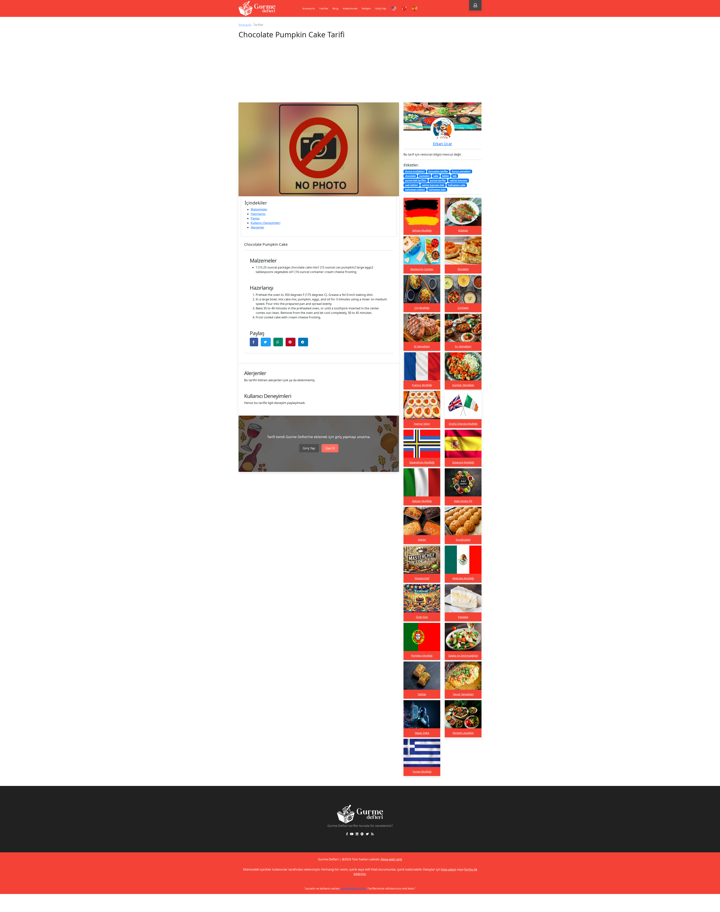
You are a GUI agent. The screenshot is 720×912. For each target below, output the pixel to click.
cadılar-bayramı (458, 180)
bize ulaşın (448, 869)
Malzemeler (259, 209)
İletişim (366, 8)
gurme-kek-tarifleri (415, 180)
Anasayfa (308, 8)
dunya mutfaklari (415, 171)
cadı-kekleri (411, 184)
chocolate (410, 175)
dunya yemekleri (461, 171)
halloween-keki (437, 189)
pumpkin (424, 175)
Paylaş (255, 218)
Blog (335, 8)
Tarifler (323, 8)
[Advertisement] (360, 74)
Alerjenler (257, 227)
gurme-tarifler (438, 180)
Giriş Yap (380, 8)
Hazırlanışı (258, 214)
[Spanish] (415, 8)
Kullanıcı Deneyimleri (265, 223)
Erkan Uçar (442, 143)
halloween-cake (456, 184)
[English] (394, 8)
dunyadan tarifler (438, 171)
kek (455, 175)
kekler (445, 175)
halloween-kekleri (415, 189)
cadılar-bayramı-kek (433, 184)
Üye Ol (330, 448)
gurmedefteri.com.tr (401, 888)
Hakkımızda (350, 8)
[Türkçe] (404, 8)
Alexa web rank (391, 859)
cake (435, 175)
